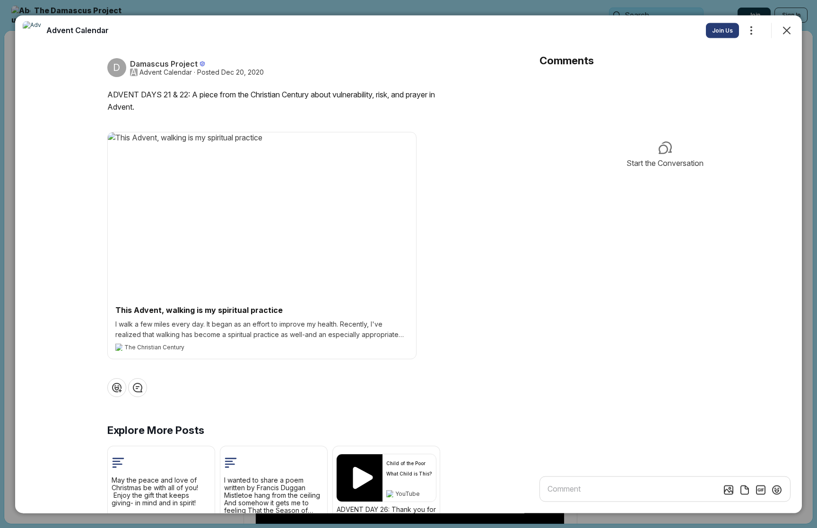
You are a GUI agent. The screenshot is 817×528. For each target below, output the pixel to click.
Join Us (722, 30)
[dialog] (408, 264)
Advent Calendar (165, 72)
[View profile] (32, 30)
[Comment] (137, 387)
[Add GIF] (760, 489)
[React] (117, 387)
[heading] (77, 30)
